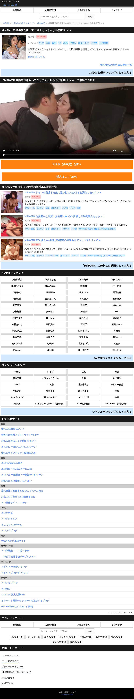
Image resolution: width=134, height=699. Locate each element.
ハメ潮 (50, 384)
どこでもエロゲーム (11, 524)
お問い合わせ (8, 677)
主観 (117, 391)
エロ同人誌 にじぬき (12, 462)
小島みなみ (17, 331)
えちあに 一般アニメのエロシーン (18, 446)
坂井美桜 (83, 279)
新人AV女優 (50, 637)
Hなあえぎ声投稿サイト (13, 540)
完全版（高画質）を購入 (67, 164)
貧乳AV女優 (117, 637)
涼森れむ (17, 292)
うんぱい (83, 299)
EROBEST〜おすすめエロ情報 (17, 606)
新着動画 (17, 10)
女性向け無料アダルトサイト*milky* (20, 434)
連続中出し (83, 384)
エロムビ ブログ (9, 582)
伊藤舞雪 (17, 311)
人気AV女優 (50, 10)
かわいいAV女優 (67, 637)
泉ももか (17, 350)
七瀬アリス (17, 318)
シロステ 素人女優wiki (13, 594)
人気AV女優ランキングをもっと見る (110, 72)
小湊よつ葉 (83, 343)
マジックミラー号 (50, 378)
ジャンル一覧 (33, 637)
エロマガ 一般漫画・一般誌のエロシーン (22, 474)
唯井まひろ (83, 331)
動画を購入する (36, 56)
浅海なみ (50, 331)
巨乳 (54, 42)
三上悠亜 (117, 286)
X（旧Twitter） (9, 683)
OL (60, 42)
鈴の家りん (50, 299)
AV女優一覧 (17, 637)
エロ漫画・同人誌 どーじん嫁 (16, 468)
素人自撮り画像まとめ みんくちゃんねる (22, 490)
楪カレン (50, 318)
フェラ (94, 42)
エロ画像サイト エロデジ (14, 502)
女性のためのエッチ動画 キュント (18, 440)
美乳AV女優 (76, 642)
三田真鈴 (50, 324)
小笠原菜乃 (17, 279)
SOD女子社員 (83, 403)
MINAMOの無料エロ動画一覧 (116, 64)
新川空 (83, 305)
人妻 (84, 378)
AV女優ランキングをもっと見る (113, 358)
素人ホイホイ (50, 397)
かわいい (17, 391)
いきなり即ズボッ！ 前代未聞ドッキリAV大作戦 (51, 403)
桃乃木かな (83, 350)
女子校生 (117, 378)
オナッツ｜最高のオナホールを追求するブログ (25, 600)
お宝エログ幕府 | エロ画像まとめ (18, 496)
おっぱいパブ (17, 397)
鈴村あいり (17, 324)
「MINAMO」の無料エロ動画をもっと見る (107, 265)
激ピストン (83, 42)
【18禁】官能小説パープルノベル (18, 556)
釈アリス (17, 305)
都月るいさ (50, 305)
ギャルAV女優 (59, 642)
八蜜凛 (117, 343)
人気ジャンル (83, 10)
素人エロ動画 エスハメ (13, 428)
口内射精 (104, 42)
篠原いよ (117, 337)
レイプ (50, 371)
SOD (41, 42)
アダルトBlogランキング (14, 566)
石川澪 (83, 324)
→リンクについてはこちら (120, 612)
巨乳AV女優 (85, 637)
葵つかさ (83, 318)
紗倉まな (117, 305)
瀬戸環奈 (117, 299)
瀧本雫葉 (17, 337)
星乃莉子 (117, 318)
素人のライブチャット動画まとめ (18, 452)
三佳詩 (83, 311)
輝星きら (83, 337)
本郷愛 (117, 331)
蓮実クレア (117, 324)
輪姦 (117, 397)
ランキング (116, 10)
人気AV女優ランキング (23, 23)
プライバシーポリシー (12, 666)
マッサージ (83, 397)
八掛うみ (50, 337)
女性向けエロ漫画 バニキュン (16, 480)
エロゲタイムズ (9, 518)
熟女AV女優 (101, 637)
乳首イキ (50, 391)
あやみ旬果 (17, 343)
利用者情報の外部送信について (16, 672)
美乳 (48, 42)
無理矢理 (17, 378)
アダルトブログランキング (15, 572)
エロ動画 (5, 23)
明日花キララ (17, 286)
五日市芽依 (50, 279)
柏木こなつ (117, 279)
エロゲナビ (7, 512)
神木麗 (83, 286)
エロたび (5, 588)
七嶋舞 (50, 343)
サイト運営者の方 (10, 661)
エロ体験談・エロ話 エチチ (15, 550)
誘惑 (65, 42)
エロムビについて (10, 655)
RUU (117, 311)
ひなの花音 (50, 286)
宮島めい (50, 311)
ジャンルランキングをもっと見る (112, 411)
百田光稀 (117, 292)
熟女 (117, 371)
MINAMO (40, 23)
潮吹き (17, 403)
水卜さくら (117, 350)
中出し (73, 42)
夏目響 (50, 350)
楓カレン (83, 292)
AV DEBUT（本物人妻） (117, 403)
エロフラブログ (9, 530)
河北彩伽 (17, 299)
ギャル (17, 384)
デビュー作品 (117, 384)
